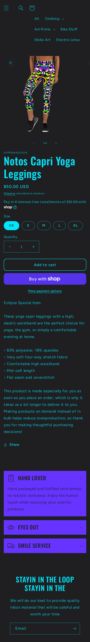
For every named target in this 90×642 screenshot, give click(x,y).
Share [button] (15, 444)
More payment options (45, 291)
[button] (6, 8)
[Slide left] (34, 143)
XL (75, 225)
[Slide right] (56, 143)
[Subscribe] (74, 628)
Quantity (10, 237)
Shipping (9, 193)
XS (11, 225)
